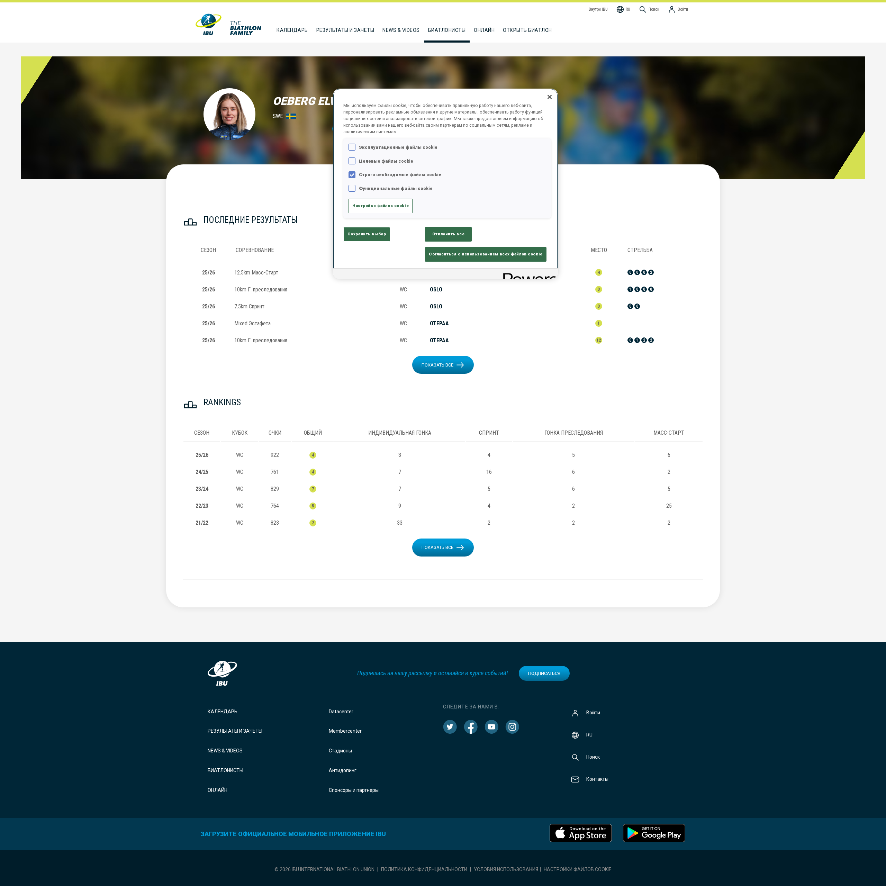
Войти (593, 712)
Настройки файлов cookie (578, 869)
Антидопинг (342, 770)
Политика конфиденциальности (424, 869)
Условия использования (506, 869)
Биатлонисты (225, 770)
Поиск (593, 756)
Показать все (437, 365)
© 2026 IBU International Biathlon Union (324, 869)
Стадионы (340, 750)
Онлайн (484, 30)
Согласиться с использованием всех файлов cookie (486, 254)
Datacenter (341, 711)
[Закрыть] (549, 97)
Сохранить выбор (366, 234)
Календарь (222, 711)
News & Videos (225, 750)
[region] (445, 184)
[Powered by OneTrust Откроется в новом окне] (528, 274)
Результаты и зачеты (235, 731)
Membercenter (345, 731)
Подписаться (544, 673)
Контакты (597, 778)
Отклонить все (448, 234)
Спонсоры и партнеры (354, 790)
